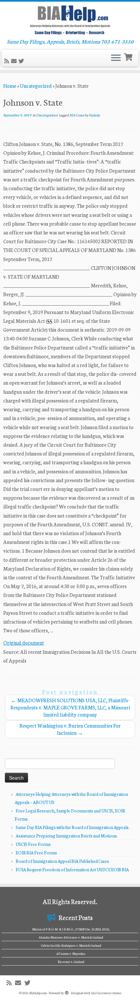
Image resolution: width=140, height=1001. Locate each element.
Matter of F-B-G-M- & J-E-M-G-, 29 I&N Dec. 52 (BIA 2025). (71, 929)
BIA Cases (77, 114)
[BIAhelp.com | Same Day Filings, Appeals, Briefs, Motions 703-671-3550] (70, 20)
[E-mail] (15, 61)
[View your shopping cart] (129, 56)
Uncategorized (36, 85)
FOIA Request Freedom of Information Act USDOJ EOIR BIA (72, 869)
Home (9, 85)
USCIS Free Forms (33, 844)
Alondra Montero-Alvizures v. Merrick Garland (71, 937)
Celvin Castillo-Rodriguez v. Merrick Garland (71, 945)
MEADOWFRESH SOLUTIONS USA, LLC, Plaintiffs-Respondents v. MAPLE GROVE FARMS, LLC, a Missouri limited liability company (70, 707)
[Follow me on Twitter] (22, 61)
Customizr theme (108, 993)
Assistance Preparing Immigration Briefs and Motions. (67, 836)
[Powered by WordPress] (66, 991)
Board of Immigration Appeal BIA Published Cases (62, 861)
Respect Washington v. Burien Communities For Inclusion (70, 729)
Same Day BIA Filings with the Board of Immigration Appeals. (73, 827)
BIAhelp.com (38, 993)
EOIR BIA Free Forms (36, 853)
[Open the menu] (116, 58)
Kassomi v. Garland (71, 961)
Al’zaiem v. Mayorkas (71, 953)
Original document (23, 642)
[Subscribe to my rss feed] (7, 61)
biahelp (94, 114)
